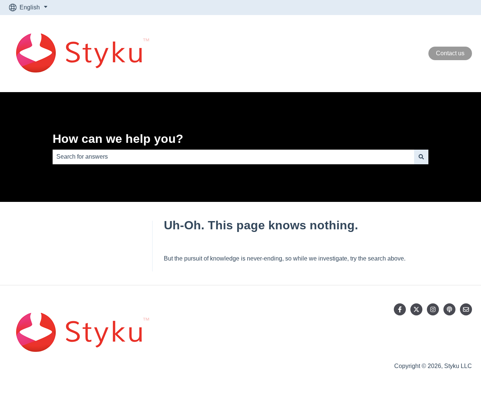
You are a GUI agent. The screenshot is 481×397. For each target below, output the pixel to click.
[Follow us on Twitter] (416, 309)
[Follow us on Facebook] (400, 309)
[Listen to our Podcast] (449, 309)
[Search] (421, 157)
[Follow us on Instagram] (433, 309)
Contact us (450, 53)
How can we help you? (118, 138)
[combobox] (233, 157)
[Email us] (466, 309)
